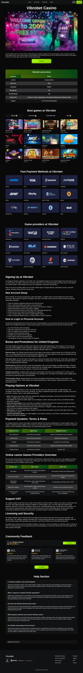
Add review (69, 543)
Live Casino (31, 115)
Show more (41, 567)
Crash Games (49, 115)
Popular (13, 115)
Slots (68, 115)
